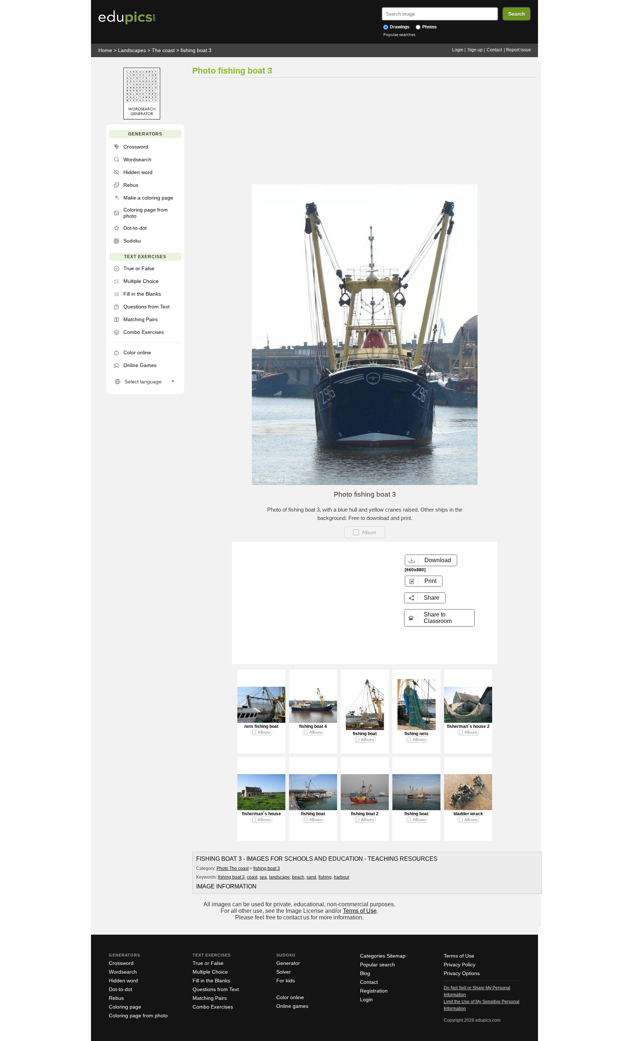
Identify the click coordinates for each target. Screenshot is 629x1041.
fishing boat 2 (365, 813)
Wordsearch (123, 972)
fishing (325, 877)
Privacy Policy (459, 964)
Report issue (518, 49)
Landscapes (132, 50)
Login (457, 49)
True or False (208, 963)
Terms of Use (360, 911)
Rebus (116, 998)
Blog (365, 973)
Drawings (399, 26)
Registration (374, 991)
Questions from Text (216, 989)
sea (263, 877)
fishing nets (416, 733)
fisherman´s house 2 (468, 726)
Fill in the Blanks (211, 980)
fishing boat (365, 733)
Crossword (121, 963)
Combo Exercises (213, 1007)
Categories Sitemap (383, 956)
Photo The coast (233, 868)
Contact (494, 49)
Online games (292, 1006)
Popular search (377, 964)
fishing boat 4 (313, 726)
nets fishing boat (261, 726)
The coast (163, 50)
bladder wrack (468, 813)
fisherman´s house (261, 813)
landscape (279, 877)
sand (311, 877)
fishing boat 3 (196, 50)
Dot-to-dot (120, 989)
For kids (285, 980)
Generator (288, 963)
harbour (341, 877)
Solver (283, 972)
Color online (290, 997)
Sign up (475, 49)
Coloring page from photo (138, 1015)
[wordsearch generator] (142, 118)
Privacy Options (462, 973)
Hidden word (123, 980)
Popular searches (399, 34)
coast (252, 877)
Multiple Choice (210, 972)
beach (298, 877)
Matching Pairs (210, 998)
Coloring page (125, 1007)
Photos (429, 26)
